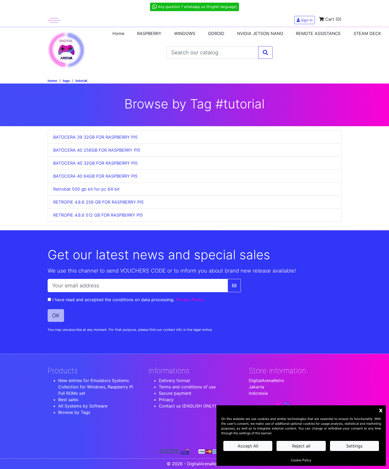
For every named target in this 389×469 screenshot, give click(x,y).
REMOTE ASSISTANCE (318, 33)
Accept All (248, 446)
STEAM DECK (367, 33)
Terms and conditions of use (187, 386)
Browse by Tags (74, 412)
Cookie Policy (301, 460)
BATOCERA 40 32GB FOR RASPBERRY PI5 (95, 163)
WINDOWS (184, 33)
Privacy (166, 399)
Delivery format (174, 380)
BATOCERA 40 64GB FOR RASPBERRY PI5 (95, 176)
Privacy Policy (190, 299)
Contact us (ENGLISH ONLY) (187, 406)
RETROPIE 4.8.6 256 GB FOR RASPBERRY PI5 (98, 202)
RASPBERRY (149, 33)
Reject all (301, 446)
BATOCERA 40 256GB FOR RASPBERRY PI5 (96, 150)
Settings (354, 446)
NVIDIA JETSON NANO (260, 33)
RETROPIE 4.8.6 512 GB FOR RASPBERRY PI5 (98, 215)
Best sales (68, 399)
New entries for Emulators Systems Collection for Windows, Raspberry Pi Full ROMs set (95, 387)
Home (118, 33)
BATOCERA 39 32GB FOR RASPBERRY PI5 (95, 137)
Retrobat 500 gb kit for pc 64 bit (86, 189)
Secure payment (175, 393)
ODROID (216, 33)
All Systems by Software (82, 406)
